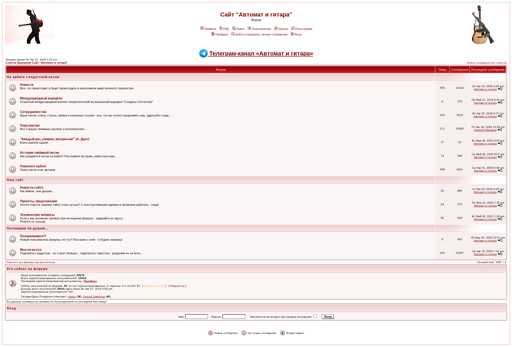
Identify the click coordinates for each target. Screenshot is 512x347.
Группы (283, 28)
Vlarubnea (90, 281)
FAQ (226, 28)
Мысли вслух (31, 250)
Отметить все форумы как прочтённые (30, 262)
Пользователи (261, 28)
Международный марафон (41, 98)
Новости (26, 85)
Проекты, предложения (38, 201)
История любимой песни (39, 153)
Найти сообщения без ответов (486, 62)
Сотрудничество (33, 112)
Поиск (240, 28)
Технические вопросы (37, 215)
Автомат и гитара (485, 89)
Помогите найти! (33, 166)
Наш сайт (15, 180)
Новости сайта (31, 187)
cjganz (72, 296)
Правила (210, 28)
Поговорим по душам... (27, 228)
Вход (298, 34)
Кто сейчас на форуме (27, 269)
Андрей (40, 221)
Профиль (221, 34)
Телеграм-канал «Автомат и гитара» (260, 53)
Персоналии (29, 125)
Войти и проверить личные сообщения (261, 34)
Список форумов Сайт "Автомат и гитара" (37, 62)
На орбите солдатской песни (33, 77)
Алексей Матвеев (485, 129)
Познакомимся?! (33, 236)
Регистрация (303, 28)
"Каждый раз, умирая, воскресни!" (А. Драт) (54, 139)
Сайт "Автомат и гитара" (256, 14)
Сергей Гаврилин (94, 296)
